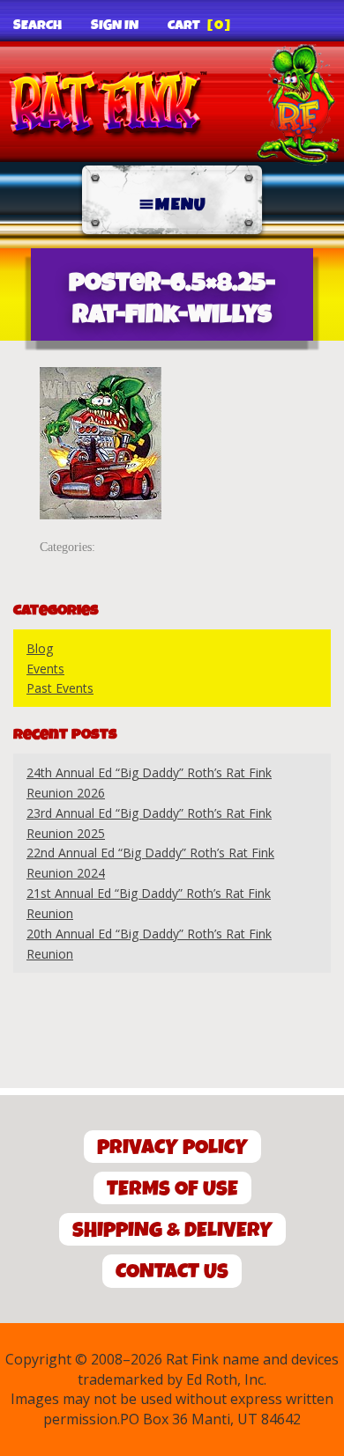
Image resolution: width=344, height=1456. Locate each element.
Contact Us (172, 1271)
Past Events (59, 688)
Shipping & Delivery (172, 1230)
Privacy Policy (172, 1147)
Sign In (114, 25)
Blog (39, 648)
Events (45, 668)
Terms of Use (172, 1188)
